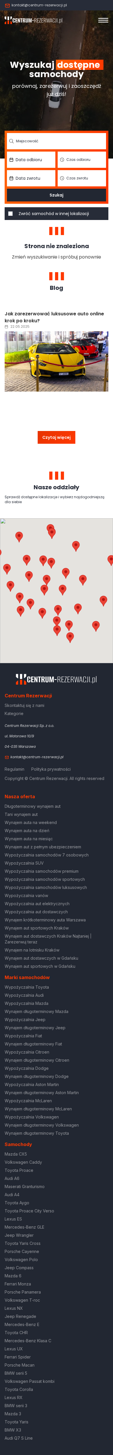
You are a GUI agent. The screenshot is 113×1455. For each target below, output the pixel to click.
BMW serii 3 (16, 1405)
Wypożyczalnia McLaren (28, 1100)
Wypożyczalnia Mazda (26, 1003)
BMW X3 (13, 1429)
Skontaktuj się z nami (24, 705)
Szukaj (56, 195)
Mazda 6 (13, 1275)
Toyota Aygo (17, 1202)
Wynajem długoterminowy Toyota (37, 1133)
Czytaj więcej (56, 437)
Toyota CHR (16, 1332)
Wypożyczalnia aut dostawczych (36, 911)
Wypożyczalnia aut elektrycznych (37, 903)
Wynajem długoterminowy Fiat (33, 1043)
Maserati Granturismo (25, 1186)
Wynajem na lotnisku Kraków (32, 949)
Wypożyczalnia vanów (26, 895)
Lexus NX (14, 1308)
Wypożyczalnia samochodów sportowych (45, 879)
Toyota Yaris (16, 1421)
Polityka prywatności (51, 769)
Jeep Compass (19, 1267)
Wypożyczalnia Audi (24, 995)
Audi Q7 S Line (19, 1438)
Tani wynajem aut (21, 814)
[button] (83, 580)
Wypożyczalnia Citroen (27, 1052)
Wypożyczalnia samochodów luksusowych (46, 887)
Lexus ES (13, 1218)
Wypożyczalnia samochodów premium (42, 871)
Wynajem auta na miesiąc (29, 838)
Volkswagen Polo (21, 1259)
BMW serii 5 (16, 1373)
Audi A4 (12, 1194)
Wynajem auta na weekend (31, 822)
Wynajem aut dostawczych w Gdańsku (41, 958)
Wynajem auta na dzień (27, 830)
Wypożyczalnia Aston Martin (32, 1084)
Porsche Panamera (23, 1292)
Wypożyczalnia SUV (24, 863)
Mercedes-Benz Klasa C (28, 1340)
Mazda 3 (13, 1413)
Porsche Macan (19, 1365)
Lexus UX (14, 1348)
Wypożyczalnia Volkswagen (32, 1116)
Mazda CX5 (16, 1154)
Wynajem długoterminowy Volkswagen (42, 1125)
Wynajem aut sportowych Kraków (37, 927)
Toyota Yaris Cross (23, 1243)
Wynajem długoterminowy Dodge (37, 1076)
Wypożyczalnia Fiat (23, 1035)
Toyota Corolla (19, 1389)
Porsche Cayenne (22, 1251)
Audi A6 (12, 1178)
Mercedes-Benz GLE (24, 1227)
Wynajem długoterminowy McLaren (38, 1108)
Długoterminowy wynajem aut (33, 806)
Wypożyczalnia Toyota (27, 987)
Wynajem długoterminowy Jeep (35, 1027)
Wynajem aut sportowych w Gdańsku (40, 966)
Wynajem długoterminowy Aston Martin (42, 1092)
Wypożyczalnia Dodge (27, 1068)
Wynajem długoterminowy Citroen (37, 1060)
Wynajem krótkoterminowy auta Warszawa (45, 919)
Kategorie (14, 713)
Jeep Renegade (20, 1316)
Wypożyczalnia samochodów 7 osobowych (47, 854)
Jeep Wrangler (19, 1235)
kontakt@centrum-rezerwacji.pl (39, 5)
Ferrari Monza (18, 1283)
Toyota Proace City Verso (29, 1210)
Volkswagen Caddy (23, 1162)
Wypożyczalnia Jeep (25, 1019)
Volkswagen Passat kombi (29, 1381)
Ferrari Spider (18, 1356)
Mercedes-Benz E (22, 1324)
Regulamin (14, 769)
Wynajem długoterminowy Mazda (36, 1011)
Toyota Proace (19, 1170)
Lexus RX (14, 1397)
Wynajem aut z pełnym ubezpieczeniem (43, 846)
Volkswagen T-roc (22, 1300)
